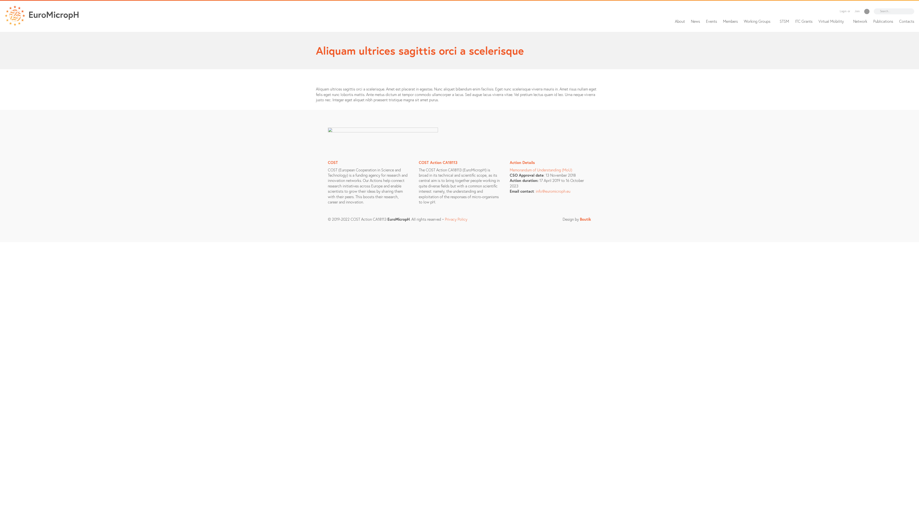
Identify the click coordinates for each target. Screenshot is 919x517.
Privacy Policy (456, 219)
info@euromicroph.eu (553, 191)
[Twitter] (866, 11)
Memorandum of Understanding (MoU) (541, 169)
